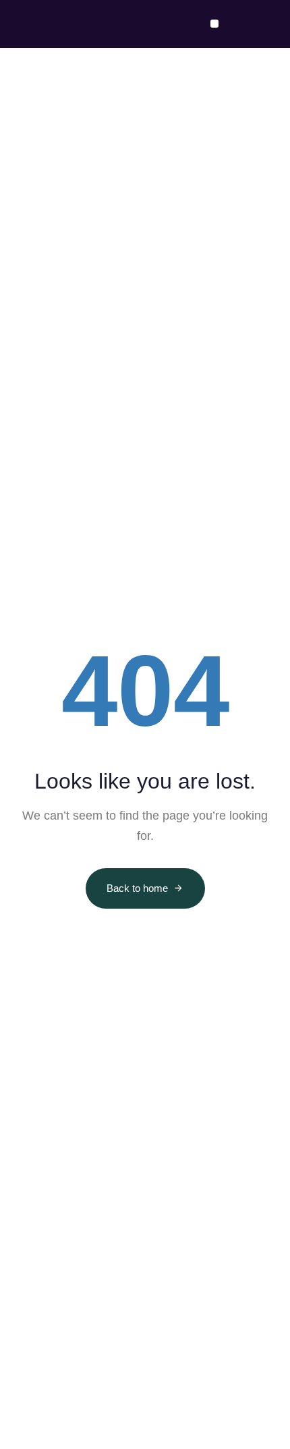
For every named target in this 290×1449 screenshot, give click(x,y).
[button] (214, 24)
